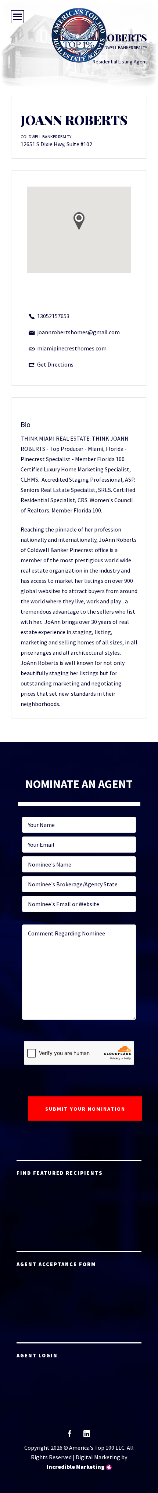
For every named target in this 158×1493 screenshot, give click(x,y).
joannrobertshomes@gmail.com (78, 332)
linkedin (86, 1436)
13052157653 (53, 316)
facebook (69, 1436)
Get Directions (55, 364)
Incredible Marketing (76, 1466)
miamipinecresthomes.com (72, 348)
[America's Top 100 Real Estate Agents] (79, 35)
